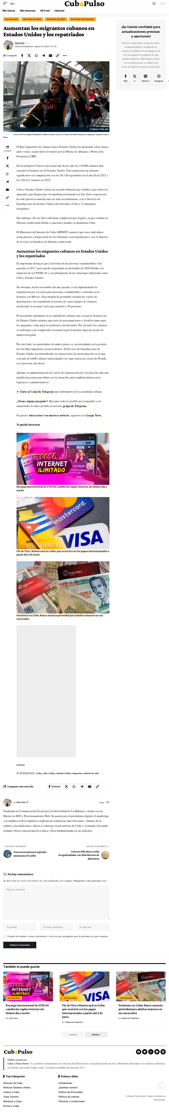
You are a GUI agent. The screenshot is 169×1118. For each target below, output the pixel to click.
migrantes (77, 773)
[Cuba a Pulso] (84, 3)
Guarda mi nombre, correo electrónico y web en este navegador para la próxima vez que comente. (57, 936)
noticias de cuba (91, 773)
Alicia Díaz (20, 43)
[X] (134, 78)
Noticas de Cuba (32, 19)
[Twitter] (144, 1051)
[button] (6, 3)
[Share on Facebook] (22, 55)
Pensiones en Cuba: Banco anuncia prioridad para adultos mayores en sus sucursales (140, 1009)
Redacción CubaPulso (74, 1022)
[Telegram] (157, 1051)
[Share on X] (29, 55)
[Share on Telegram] (43, 55)
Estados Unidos (63, 773)
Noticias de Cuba (56, 19)
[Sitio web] (107, 802)
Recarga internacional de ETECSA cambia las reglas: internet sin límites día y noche (27, 1009)
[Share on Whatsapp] (36, 55)
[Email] (50, 55)
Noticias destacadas (82, 19)
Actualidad (11, 19)
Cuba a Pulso (49, 773)
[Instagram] (159, 78)
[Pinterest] (145, 78)
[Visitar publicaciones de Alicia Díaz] (8, 45)
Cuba (38, 773)
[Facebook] (125, 78)
